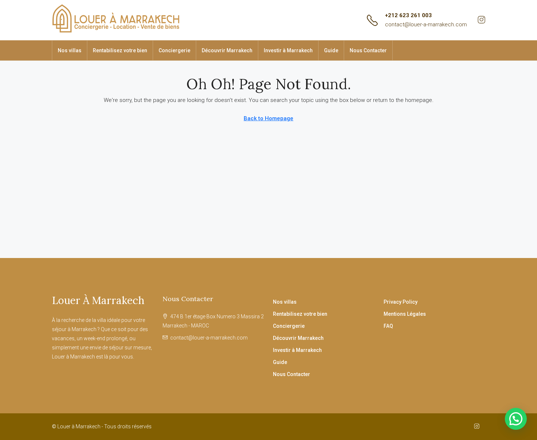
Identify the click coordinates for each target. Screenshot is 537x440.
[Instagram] (478, 426)
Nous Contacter (368, 50)
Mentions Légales (405, 314)
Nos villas (69, 50)
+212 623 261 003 (408, 15)
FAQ (388, 326)
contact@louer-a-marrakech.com (426, 24)
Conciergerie (174, 50)
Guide (331, 50)
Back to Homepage (268, 118)
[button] (516, 419)
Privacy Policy (401, 302)
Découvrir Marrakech (227, 50)
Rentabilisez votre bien (120, 50)
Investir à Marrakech (288, 50)
